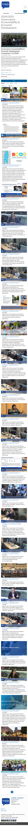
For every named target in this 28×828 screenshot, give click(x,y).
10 (7, 83)
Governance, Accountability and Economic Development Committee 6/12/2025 (11, 311)
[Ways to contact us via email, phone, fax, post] (15, 820)
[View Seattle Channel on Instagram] (6, 820)
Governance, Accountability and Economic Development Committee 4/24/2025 (11, 395)
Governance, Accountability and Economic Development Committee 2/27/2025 (11, 499)
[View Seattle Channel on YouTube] (12, 820)
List (5, 85)
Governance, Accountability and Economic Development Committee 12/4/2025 (11, 138)
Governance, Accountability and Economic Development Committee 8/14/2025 (11, 198)
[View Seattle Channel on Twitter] (4, 820)
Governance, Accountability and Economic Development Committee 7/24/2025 (11, 227)
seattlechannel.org (20, 13)
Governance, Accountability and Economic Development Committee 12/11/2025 (11, 102)
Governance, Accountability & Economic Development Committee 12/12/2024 (11, 628)
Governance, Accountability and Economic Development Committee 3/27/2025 (11, 443)
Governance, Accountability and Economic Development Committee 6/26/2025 (11, 282)
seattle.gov (6, 13)
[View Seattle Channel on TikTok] (8, 820)
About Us (3, 809)
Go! (25, 11)
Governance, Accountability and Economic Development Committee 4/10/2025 (11, 418)
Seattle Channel (17, 798)
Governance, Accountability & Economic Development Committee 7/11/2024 (11, 773)
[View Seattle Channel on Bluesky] (10, 820)
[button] (14, 39)
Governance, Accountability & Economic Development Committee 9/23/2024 (11, 656)
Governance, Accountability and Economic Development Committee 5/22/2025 (11, 336)
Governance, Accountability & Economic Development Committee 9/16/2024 (11, 682)
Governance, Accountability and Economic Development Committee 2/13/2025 (11, 553)
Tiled (11, 85)
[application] (14, 40)
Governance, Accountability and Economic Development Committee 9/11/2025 (11, 165)
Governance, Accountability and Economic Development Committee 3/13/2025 (11, 472)
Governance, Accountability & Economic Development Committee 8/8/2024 (11, 742)
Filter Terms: (4, 76)
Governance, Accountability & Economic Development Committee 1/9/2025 (11, 602)
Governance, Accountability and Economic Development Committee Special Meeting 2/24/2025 (11, 524)
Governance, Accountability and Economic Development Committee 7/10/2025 (11, 254)
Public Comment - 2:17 (6, 72)
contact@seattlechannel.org (10, 819)
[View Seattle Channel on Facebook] (2, 820)
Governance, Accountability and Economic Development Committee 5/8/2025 (11, 365)
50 (16, 83)
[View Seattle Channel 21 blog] (14, 820)
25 (12, 83)
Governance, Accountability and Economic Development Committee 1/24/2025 (11, 579)
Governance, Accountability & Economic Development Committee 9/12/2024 (11, 710)
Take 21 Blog (3, 810)
